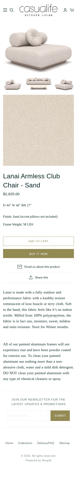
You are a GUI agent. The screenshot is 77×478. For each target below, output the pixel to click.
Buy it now (38, 254)
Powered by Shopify (39, 460)
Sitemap (64, 443)
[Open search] (12, 10)
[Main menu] (5, 10)
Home (9, 443)
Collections (25, 443)
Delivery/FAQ (45, 443)
